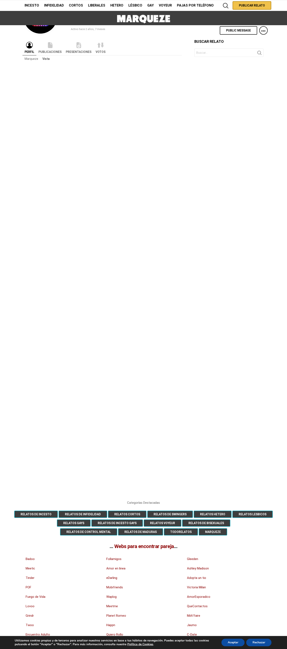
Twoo (30, 625)
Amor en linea (115, 568)
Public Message (238, 30)
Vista (46, 58)
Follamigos (113, 559)
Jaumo (192, 625)
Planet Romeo (116, 616)
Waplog (111, 597)
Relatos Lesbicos (252, 514)
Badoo (30, 559)
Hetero (116, 5)
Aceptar (233, 642)
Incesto (32, 5)
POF (28, 587)
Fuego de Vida (35, 597)
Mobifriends (114, 587)
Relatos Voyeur (162, 523)
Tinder (30, 578)
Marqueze (31, 58)
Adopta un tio (196, 578)
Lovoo (30, 606)
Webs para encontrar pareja (144, 546)
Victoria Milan (196, 587)
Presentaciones (78, 52)
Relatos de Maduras (140, 532)
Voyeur (165, 5)
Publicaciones (50, 52)
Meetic (30, 568)
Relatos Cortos (127, 514)
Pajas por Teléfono (195, 5)
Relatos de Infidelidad (83, 514)
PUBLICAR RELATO (252, 5)
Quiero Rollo (114, 634)
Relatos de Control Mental (88, 532)
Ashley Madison (198, 568)
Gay (150, 5)
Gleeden (192, 559)
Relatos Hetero (212, 514)
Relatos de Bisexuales (206, 523)
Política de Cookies (140, 644)
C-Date (192, 634)
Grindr (30, 616)
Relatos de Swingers (170, 514)
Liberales (96, 5)
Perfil (29, 52)
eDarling (111, 578)
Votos (100, 52)
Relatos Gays (73, 523)
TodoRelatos (181, 532)
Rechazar (259, 642)
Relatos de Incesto (36, 514)
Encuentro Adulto (38, 634)
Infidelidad (54, 5)
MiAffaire (193, 616)
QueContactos (197, 606)
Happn (110, 625)
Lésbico (135, 5)
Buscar (259, 53)
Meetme (112, 606)
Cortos (76, 5)
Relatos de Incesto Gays (117, 523)
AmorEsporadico (198, 597)
